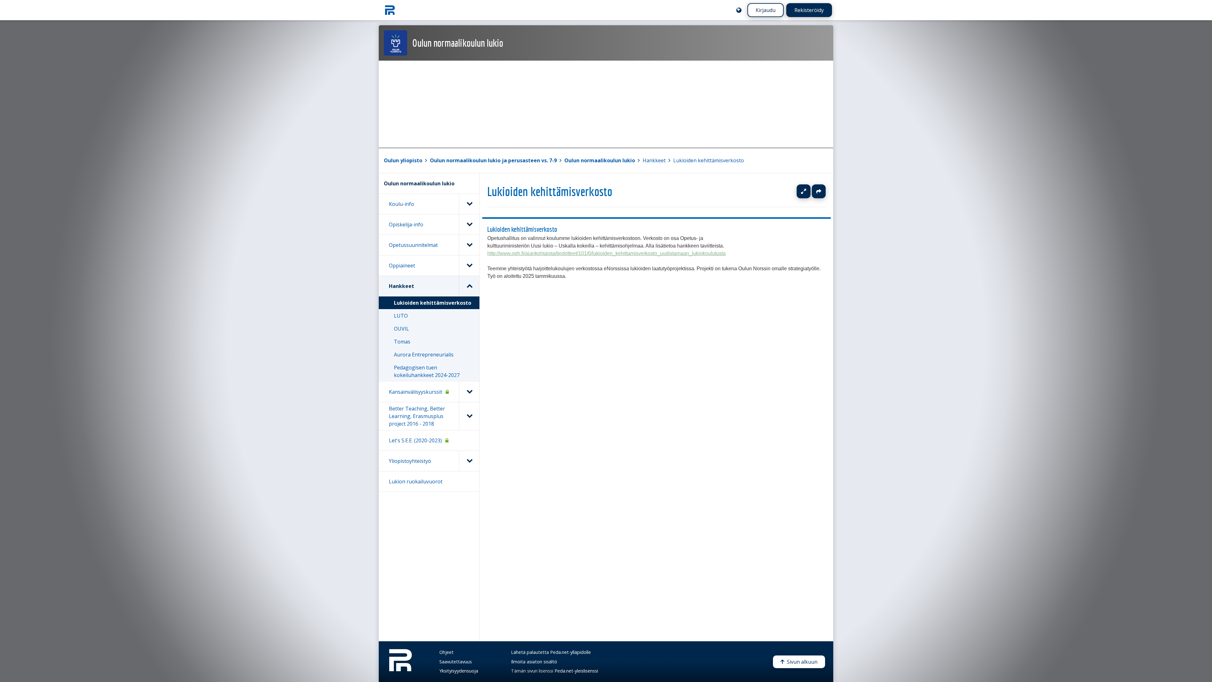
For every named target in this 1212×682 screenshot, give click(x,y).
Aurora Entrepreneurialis (424, 354)
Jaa (819, 191)
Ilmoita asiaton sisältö (534, 662)
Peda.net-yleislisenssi (576, 671)
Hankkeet (654, 160)
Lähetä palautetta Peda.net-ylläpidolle (551, 652)
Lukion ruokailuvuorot (416, 481)
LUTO (401, 315)
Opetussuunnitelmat (413, 245)
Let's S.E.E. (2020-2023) (415, 440)
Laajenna (810, 191)
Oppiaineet (402, 265)
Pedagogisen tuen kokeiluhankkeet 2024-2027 (427, 371)
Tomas (402, 341)
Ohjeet (446, 652)
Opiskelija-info (406, 224)
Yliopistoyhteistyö (410, 461)
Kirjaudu (765, 10)
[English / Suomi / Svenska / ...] (739, 10)
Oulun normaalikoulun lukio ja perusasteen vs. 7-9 (493, 160)
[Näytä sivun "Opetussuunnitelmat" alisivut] (469, 245)
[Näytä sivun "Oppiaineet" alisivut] (469, 265)
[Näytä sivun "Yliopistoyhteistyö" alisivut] (469, 461)
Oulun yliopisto (403, 160)
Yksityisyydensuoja (458, 671)
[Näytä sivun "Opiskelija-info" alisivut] (469, 224)
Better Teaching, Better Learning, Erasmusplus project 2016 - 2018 (417, 416)
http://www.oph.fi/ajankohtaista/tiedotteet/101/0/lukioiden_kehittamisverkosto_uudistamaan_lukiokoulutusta (606, 253)
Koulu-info (401, 203)
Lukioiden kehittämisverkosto (708, 160)
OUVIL (401, 328)
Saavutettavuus (455, 662)
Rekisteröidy (809, 10)
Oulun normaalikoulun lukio (599, 160)
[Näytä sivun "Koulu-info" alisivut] (469, 204)
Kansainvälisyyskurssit (415, 391)
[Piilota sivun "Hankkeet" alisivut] (469, 286)
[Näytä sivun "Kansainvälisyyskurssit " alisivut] (469, 392)
